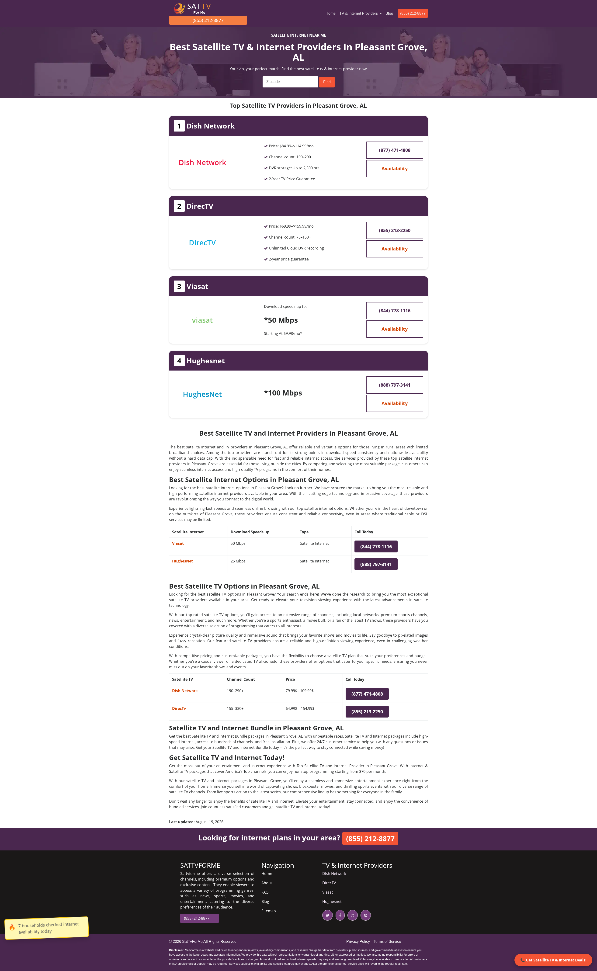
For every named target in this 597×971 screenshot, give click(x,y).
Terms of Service (387, 941)
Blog (389, 13)
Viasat (178, 543)
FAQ (264, 892)
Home (331, 13)
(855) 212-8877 (208, 20)
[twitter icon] (327, 915)
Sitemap (268, 910)
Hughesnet (332, 901)
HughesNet (182, 561)
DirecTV (329, 882)
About (266, 882)
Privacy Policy (358, 941)
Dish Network (185, 690)
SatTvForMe (192, 941)
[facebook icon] (339, 915)
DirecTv (179, 708)
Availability (395, 168)
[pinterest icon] (365, 915)
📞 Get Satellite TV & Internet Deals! (553, 960)
